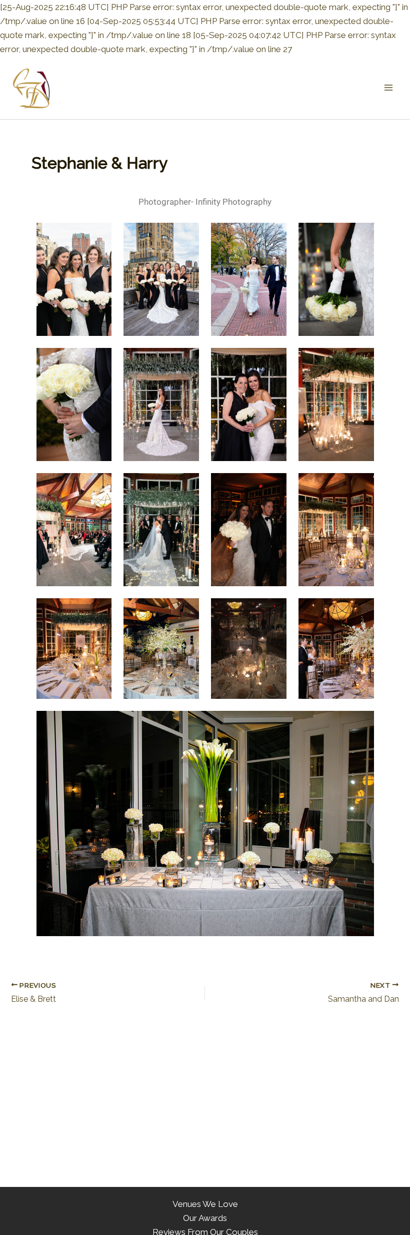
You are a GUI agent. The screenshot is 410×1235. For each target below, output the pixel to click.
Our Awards (205, 1218)
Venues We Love (205, 1204)
